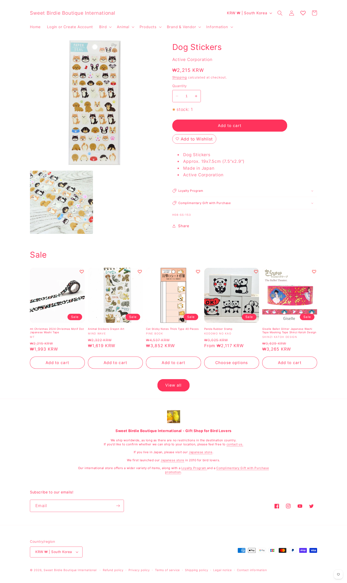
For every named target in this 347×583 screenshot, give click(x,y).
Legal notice (222, 570)
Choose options (231, 362)
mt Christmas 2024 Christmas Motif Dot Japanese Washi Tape (57, 330)
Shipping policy (196, 570)
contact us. (235, 444)
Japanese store (200, 452)
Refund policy (113, 570)
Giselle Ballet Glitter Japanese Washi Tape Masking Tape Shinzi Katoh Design (289, 330)
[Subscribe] (118, 506)
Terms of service (167, 570)
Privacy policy (139, 570)
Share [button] (183, 226)
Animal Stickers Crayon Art (106, 328)
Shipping (179, 77)
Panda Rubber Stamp (218, 328)
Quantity (179, 86)
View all (173, 385)
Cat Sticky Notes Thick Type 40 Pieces (172, 328)
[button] (105, 27)
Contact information (252, 570)
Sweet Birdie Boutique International (70, 570)
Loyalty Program (194, 468)
